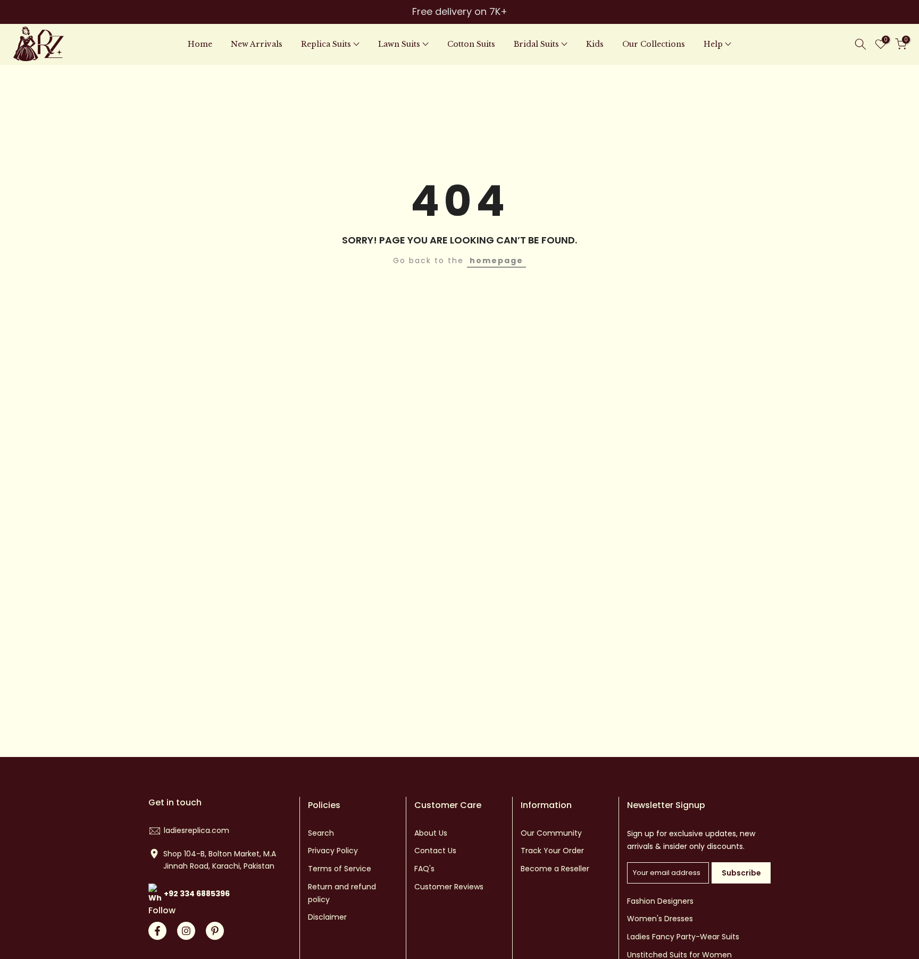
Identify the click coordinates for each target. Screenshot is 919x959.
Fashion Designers (660, 901)
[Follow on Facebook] (157, 931)
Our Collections (653, 44)
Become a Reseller (555, 868)
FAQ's (424, 868)
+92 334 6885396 (197, 893)
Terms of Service (339, 868)
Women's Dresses (660, 918)
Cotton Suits (471, 44)
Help (713, 44)
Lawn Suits (399, 44)
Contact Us (435, 850)
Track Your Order (552, 850)
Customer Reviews (448, 886)
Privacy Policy (333, 850)
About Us (430, 833)
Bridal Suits (536, 44)
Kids (595, 44)
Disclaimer (327, 917)
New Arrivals (256, 44)
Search (321, 833)
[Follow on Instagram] (186, 931)
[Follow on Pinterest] (215, 931)
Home (200, 44)
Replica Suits (326, 44)
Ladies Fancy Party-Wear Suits (683, 936)
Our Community (551, 833)
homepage (496, 260)
